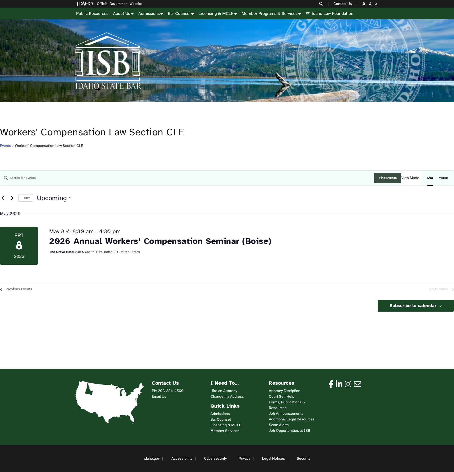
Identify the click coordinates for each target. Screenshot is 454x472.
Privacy (244, 458)
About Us (121, 13)
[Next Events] (12, 198)
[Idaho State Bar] (108, 60)
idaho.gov (152, 458)
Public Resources (92, 13)
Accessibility (181, 458)
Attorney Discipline (284, 390)
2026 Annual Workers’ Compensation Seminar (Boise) (160, 241)
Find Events (388, 178)
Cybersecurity (215, 458)
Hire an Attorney (223, 390)
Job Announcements (286, 413)
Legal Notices (273, 458)
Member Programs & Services (269, 13)
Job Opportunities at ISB (289, 430)
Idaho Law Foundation (332, 13)
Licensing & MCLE (216, 13)
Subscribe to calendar (413, 306)
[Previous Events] (3, 198)
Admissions (149, 13)
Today (26, 197)
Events (5, 145)
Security (303, 458)
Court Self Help (281, 396)
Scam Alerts (279, 425)
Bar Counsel (179, 13)
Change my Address (227, 396)
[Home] (86, 4)
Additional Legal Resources (291, 419)
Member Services (224, 430)
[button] (324, 4)
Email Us (159, 396)
